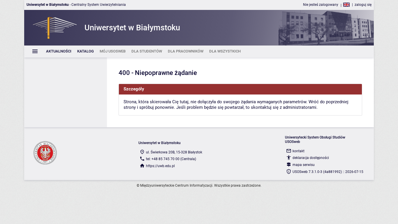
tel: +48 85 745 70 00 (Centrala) (171, 159)
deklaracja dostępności (311, 158)
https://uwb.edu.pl (160, 166)
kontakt (298, 151)
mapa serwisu (304, 165)
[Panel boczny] (65, 92)
